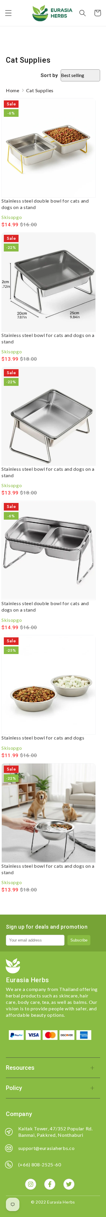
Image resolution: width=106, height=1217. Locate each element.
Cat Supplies (40, 90)
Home (12, 90)
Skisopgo (11, 217)
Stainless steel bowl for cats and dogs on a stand (48, 338)
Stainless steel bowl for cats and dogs (42, 737)
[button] (8, 13)
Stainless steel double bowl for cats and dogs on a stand (45, 204)
